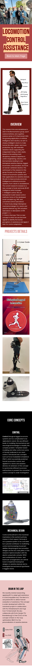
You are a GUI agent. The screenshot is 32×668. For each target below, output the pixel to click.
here (9, 213)
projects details (16, 231)
